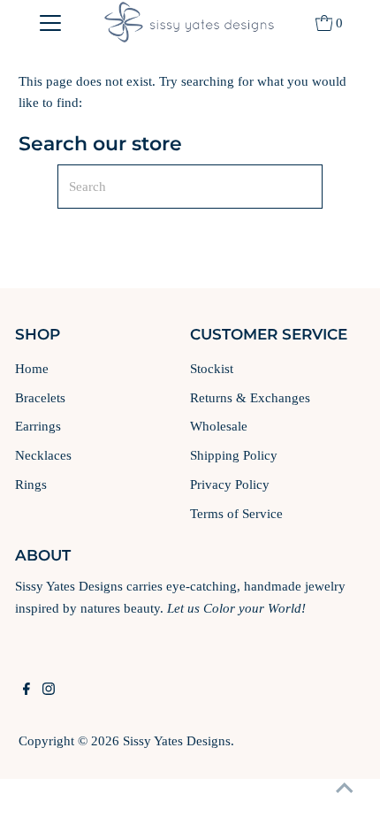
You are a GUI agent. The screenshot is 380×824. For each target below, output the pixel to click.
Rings (31, 484)
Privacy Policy (230, 484)
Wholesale (218, 425)
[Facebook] (26, 690)
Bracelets (40, 397)
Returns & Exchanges (250, 397)
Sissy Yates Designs (177, 740)
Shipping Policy (233, 454)
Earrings (38, 425)
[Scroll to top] (344, 788)
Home (32, 368)
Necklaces (43, 454)
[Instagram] (48, 690)
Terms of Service (236, 513)
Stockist (211, 368)
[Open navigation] (50, 22)
